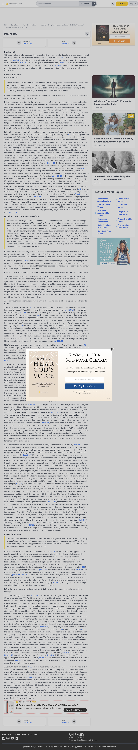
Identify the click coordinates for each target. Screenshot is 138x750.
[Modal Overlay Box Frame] (69, 375)
